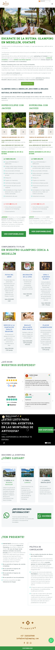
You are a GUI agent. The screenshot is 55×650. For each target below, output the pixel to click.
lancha (27, 482)
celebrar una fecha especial (22, 59)
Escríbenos (44, 516)
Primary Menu (52, 4)
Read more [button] (28, 406)
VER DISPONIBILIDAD (14, 234)
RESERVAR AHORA (27, 83)
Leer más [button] (27, 387)
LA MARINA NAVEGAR (9, 482)
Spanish (42, 1)
